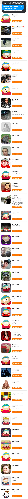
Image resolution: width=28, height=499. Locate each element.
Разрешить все (8, 10)
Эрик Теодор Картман (17, 393)
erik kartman (15, 123)
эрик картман (15, 159)
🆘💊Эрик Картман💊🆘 (18, 26)
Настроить (18, 10)
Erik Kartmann (15, 51)
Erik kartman (15, 111)
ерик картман (15, 332)
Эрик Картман (15, 135)
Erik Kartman (15, 14)
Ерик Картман (15, 284)
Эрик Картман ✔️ (16, 296)
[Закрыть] (21, 6)
